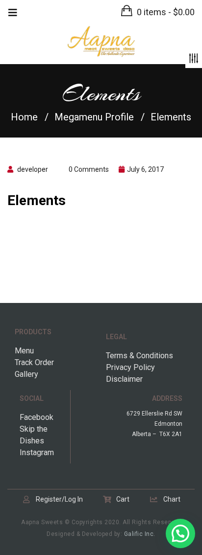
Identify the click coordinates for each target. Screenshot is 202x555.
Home (24, 117)
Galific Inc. (139, 534)
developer (32, 169)
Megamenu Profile (94, 117)
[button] (158, 12)
